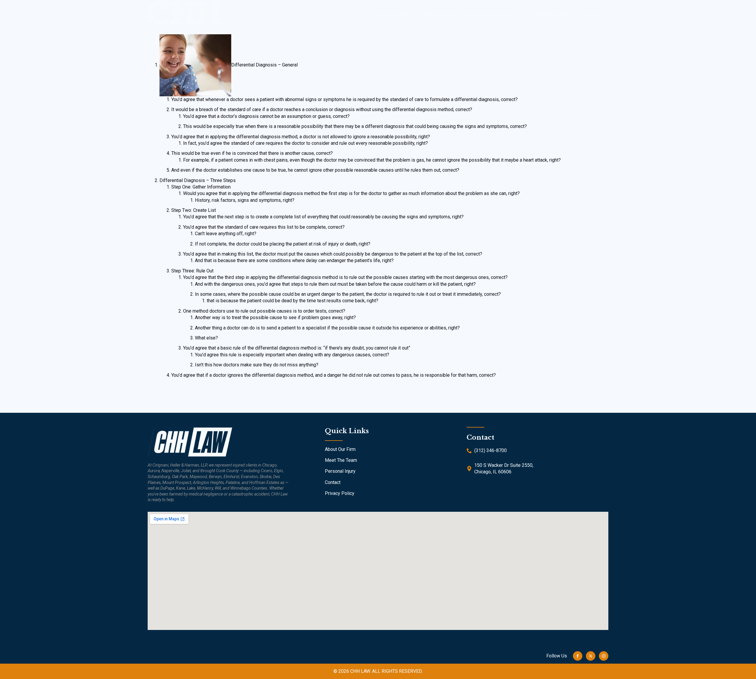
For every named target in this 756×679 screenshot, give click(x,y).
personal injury (552, 14)
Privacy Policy (339, 493)
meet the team (437, 14)
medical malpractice (491, 14)
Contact (592, 14)
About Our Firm (340, 449)
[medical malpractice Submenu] (521, 14)
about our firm (392, 14)
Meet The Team (341, 460)
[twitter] (590, 656)
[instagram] (603, 656)
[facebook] (577, 656)
